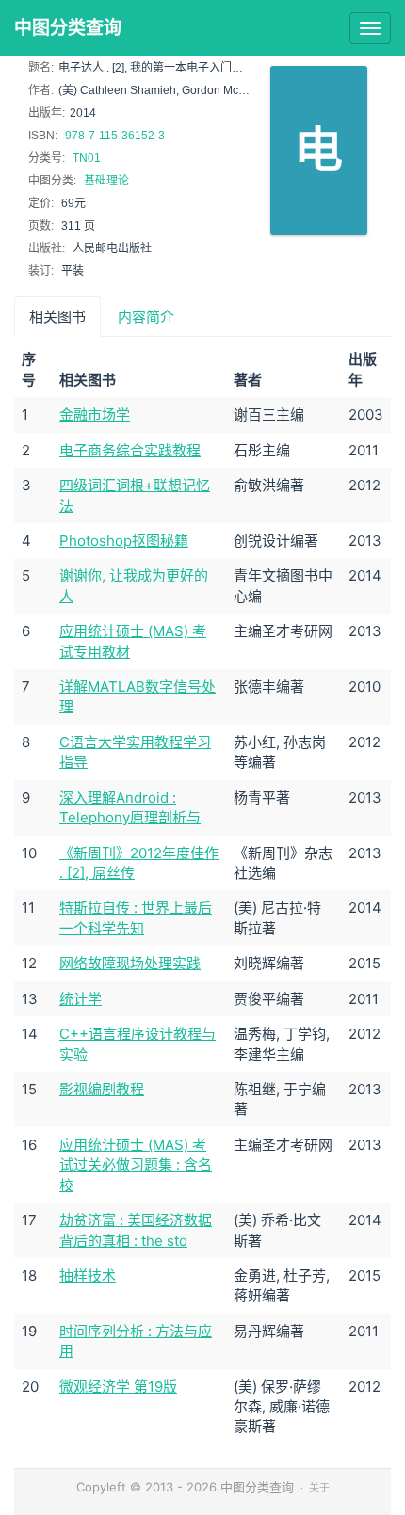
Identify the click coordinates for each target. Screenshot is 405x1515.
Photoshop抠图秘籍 (123, 541)
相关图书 (57, 317)
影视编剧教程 (101, 1089)
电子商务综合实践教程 (130, 450)
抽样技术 (87, 1275)
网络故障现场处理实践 (130, 963)
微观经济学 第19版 (118, 1386)
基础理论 (106, 180)
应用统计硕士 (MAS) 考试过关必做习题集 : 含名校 (135, 1165)
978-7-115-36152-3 (115, 135)
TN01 (87, 158)
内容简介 (146, 317)
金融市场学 (94, 414)
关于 (319, 1487)
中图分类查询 (68, 28)
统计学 (80, 999)
